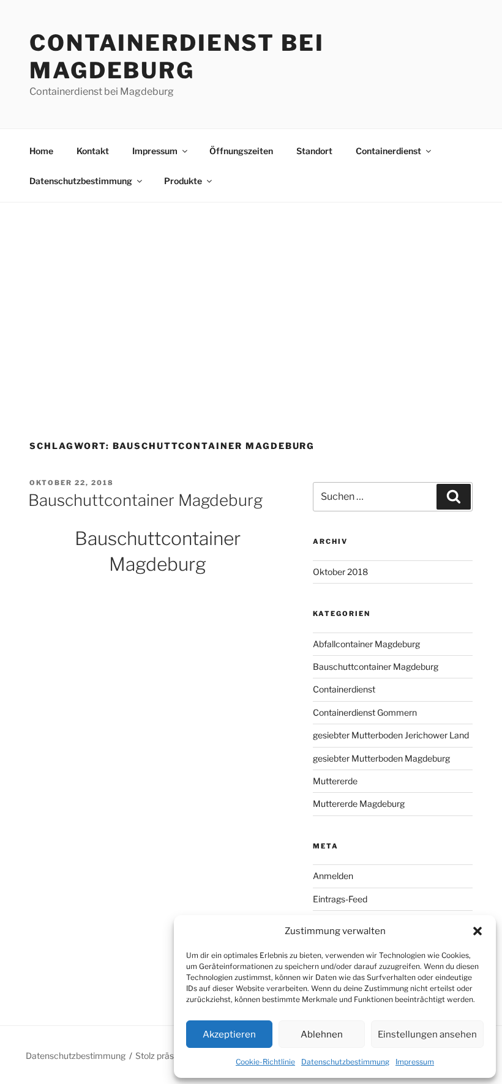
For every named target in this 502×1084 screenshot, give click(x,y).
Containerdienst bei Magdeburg (176, 56)
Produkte (183, 181)
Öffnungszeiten (241, 151)
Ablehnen (322, 1034)
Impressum (414, 1061)
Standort (314, 151)
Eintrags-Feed (340, 899)
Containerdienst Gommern (365, 712)
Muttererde (335, 781)
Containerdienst (388, 151)
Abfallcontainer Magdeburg (366, 644)
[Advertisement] (251, 294)
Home (41, 151)
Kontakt (93, 151)
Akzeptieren (229, 1034)
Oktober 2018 (340, 571)
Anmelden (333, 876)
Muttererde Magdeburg (359, 803)
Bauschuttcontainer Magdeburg (145, 500)
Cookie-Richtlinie (265, 1061)
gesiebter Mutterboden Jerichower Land (391, 735)
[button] (477, 931)
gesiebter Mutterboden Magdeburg (381, 758)
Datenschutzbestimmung (345, 1061)
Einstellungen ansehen (427, 1034)
